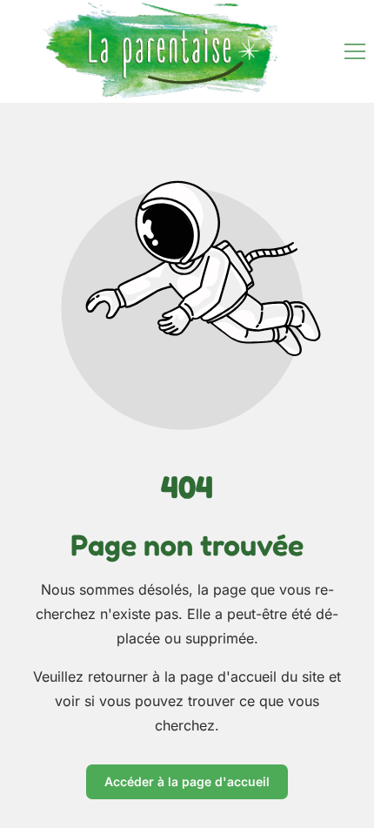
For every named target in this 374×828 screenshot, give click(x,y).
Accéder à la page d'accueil (187, 781)
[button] (355, 51)
